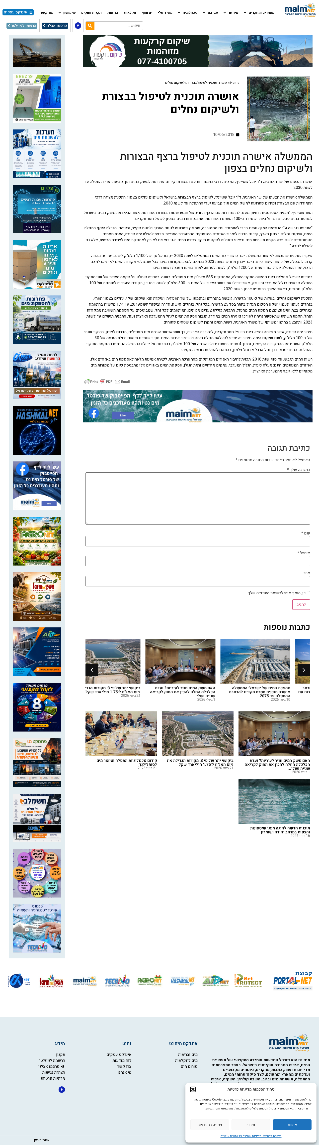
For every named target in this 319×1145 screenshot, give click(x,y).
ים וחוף (147, 12)
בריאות (112, 12)
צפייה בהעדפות (209, 1125)
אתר (307, 573)
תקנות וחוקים (91, 12)
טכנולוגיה (190, 12)
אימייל (303, 553)
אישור (292, 1125)
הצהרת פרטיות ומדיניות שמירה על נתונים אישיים (251, 1136)
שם (305, 533)
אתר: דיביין (41, 1140)
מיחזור (233, 12)
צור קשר (46, 12)
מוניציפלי (165, 12)
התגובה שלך (298, 470)
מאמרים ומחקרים (261, 12)
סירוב (250, 1125)
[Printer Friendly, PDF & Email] (107, 381)
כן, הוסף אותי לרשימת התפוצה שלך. (277, 593)
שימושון (69, 12)
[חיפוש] (90, 26)
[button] (192, 1089)
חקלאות (130, 12)
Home (234, 82)
